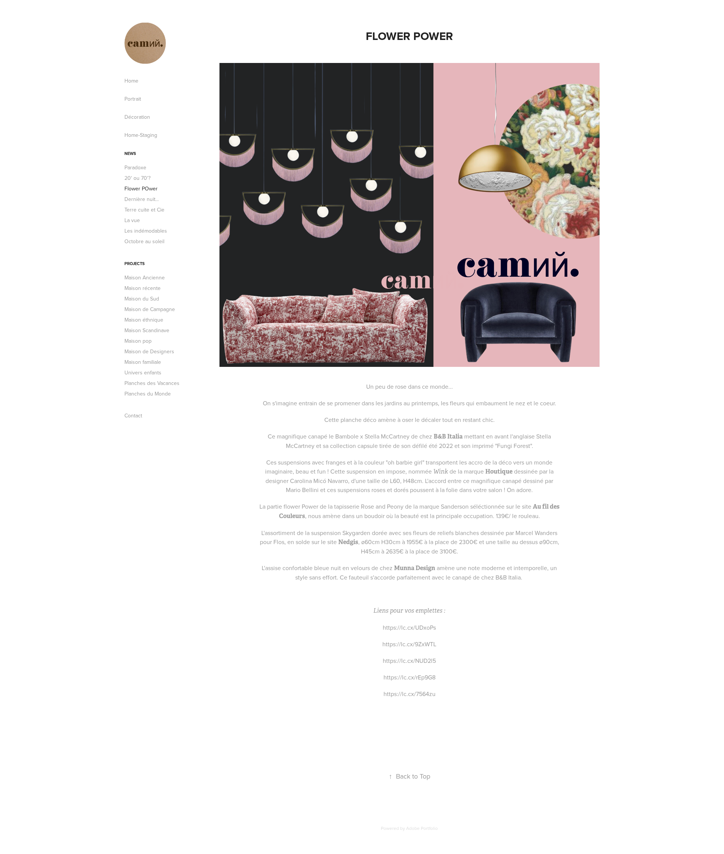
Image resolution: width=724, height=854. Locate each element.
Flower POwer (141, 188)
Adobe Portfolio (422, 828)
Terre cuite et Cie (144, 209)
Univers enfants (142, 372)
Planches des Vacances (151, 383)
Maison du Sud (141, 298)
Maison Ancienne (144, 277)
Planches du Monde (147, 393)
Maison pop (138, 341)
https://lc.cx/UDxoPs (409, 627)
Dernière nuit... (141, 199)
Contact (133, 415)
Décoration (137, 117)
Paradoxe (135, 167)
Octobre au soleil (144, 241)
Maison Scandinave (146, 330)
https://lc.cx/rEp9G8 (409, 677)
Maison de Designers (149, 351)
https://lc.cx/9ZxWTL (409, 644)
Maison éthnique (143, 320)
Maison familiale (142, 362)
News (130, 153)
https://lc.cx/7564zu (409, 694)
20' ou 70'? (137, 178)
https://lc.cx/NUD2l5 (409, 660)
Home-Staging (140, 135)
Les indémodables (145, 231)
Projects (134, 264)
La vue (132, 220)
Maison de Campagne (149, 309)
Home (131, 80)
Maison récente (142, 288)
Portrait (132, 99)
